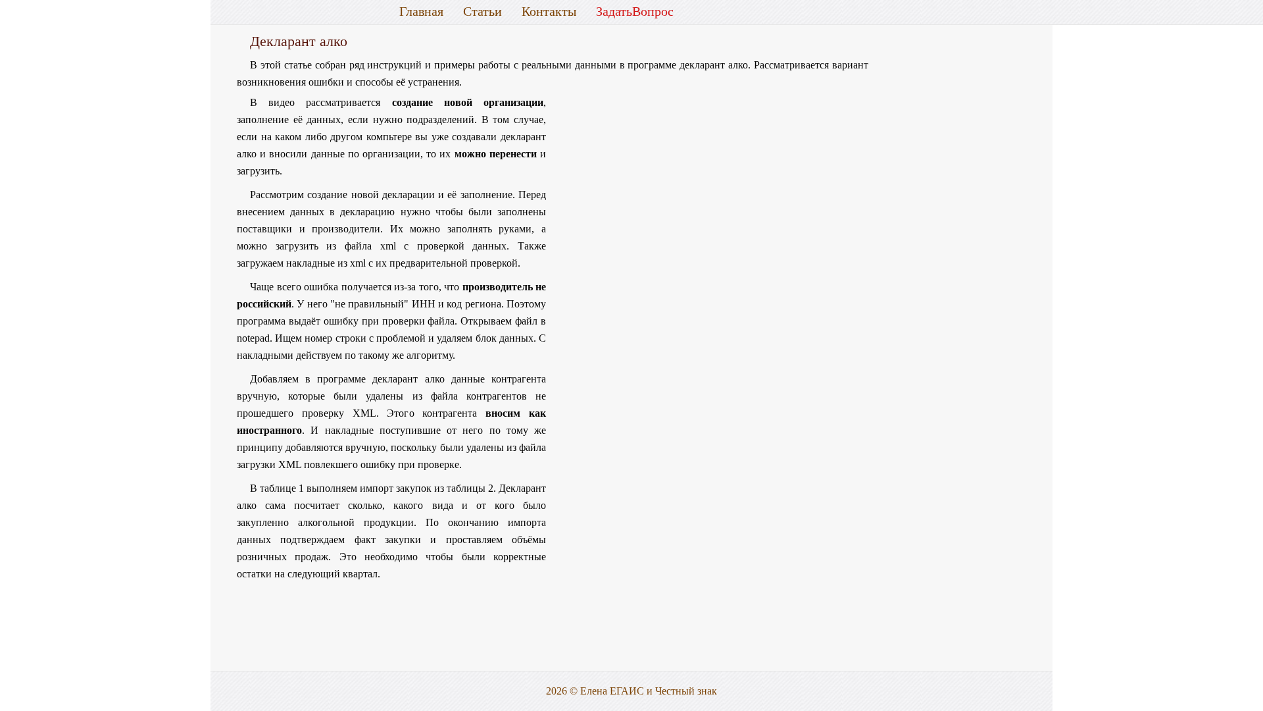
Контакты (549, 11)
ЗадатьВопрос (635, 11)
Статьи (482, 11)
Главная (421, 11)
